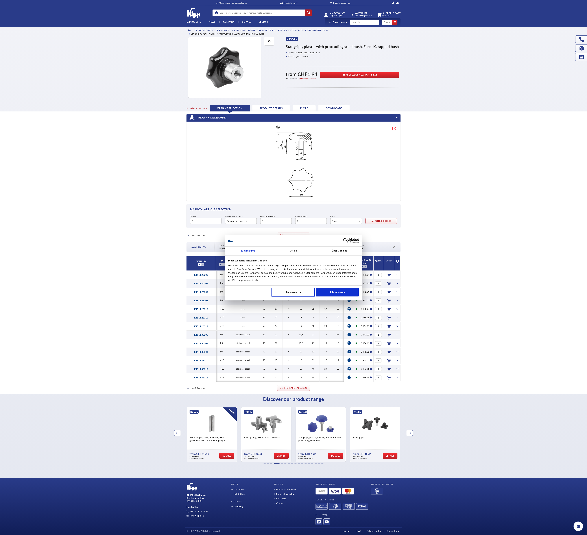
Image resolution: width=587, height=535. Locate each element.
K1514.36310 (201, 369)
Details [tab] (293, 250)
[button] (265, 463)
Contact (280, 503)
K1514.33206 (201, 335)
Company (229, 22)
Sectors (264, 22)
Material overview (285, 494)
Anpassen (291, 292)
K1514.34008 (201, 343)
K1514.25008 (201, 300)
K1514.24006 (201, 283)
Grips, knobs (222, 30)
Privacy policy (374, 531)
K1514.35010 (201, 360)
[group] (215, 434)
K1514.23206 (201, 275)
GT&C (359, 531)
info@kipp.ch (197, 516)
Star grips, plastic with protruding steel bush (302, 30)
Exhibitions (239, 494)
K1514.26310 (201, 318)
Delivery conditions (286, 489)
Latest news (240, 489)
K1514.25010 (201, 309)
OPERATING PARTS (203, 30)
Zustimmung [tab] (248, 250)
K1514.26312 (201, 326)
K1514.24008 (201, 292)
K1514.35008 (201, 352)
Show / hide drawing (212, 117)
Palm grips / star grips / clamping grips (253, 30)
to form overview (198, 108)
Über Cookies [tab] (339, 250)
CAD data (281, 498)
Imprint (346, 531)
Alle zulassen (337, 292)
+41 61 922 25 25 (199, 511)
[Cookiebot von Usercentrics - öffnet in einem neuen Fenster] (345, 240)
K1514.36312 (201, 377)
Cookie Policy (393, 531)
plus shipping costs (307, 79)
